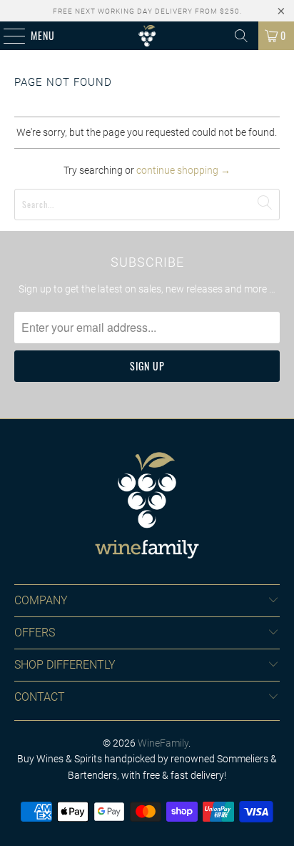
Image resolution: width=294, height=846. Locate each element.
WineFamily (163, 743)
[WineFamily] (147, 35)
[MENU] (7, 35)
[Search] (241, 35)
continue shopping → (183, 170)
